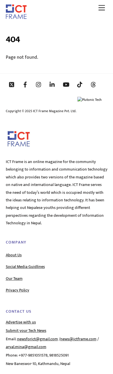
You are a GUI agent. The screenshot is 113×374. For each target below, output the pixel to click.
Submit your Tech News (26, 330)
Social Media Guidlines (25, 266)
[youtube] (66, 84)
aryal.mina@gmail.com (26, 346)
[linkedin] (52, 84)
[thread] (93, 84)
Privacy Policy (17, 290)
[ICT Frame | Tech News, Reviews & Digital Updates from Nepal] (16, 17)
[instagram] (39, 84)
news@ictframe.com (78, 339)
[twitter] (11, 84)
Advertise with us (21, 322)
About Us (14, 255)
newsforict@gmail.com (37, 339)
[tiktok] (79, 84)
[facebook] (25, 84)
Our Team (14, 278)
